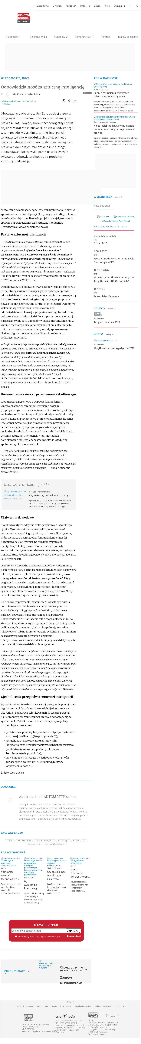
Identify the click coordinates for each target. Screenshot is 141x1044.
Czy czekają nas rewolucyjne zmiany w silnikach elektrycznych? (56, 879)
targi (95, 239)
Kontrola (105, 36)
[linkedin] (74, 100)
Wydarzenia (85, 6)
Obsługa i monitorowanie (39, 492)
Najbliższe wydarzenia (110, 226)
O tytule (18, 1006)
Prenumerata (42, 1006)
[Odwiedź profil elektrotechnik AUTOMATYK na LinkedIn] (70, 1002)
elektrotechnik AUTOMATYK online (19, 101)
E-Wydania (57, 6)
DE (124, 1006)
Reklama (29, 1006)
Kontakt (55, 1006)
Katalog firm (71, 6)
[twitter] (63, 100)
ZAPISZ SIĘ (73, 931)
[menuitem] (43, 6)
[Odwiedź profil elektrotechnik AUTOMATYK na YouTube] (73, 1002)
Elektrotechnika (38, 36)
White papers (119, 6)
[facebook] (69, 100)
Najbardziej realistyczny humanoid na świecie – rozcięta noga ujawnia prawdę (114, 129)
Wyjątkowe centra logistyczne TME (114, 348)
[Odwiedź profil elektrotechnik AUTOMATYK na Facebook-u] (67, 1002)
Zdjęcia (97, 6)
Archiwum (67, 1006)
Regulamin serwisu (83, 1006)
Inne (25, 78)
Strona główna (43, 6)
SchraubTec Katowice (106, 296)
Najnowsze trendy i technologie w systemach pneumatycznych (11, 879)
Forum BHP (100, 243)
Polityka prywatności (103, 1006)
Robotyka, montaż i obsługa (105, 122)
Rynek (3, 868)
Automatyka (61, 36)
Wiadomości (12, 36)
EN (118, 1006)
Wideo (107, 6)
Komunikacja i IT (84, 36)
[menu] (70, 6)
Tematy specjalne (128, 36)
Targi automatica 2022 (107, 322)
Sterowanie (28, 877)
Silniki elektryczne (54, 868)
